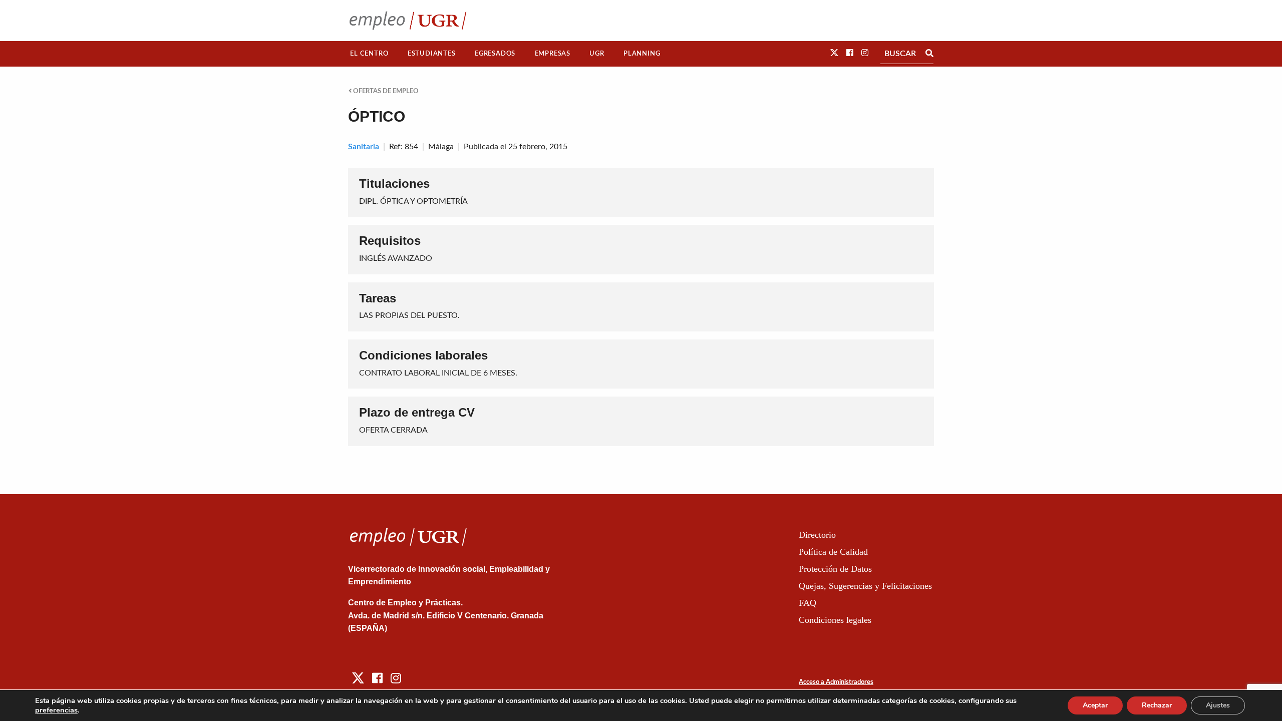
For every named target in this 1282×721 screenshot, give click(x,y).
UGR (596, 54)
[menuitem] (369, 54)
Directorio (817, 535)
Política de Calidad (833, 552)
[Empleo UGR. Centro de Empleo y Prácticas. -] (408, 20)
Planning (641, 54)
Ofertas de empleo (385, 91)
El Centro (369, 54)
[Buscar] (929, 54)
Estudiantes (432, 54)
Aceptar (1095, 705)
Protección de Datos (835, 569)
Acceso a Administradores (836, 682)
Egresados (495, 54)
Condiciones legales (835, 620)
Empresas (552, 54)
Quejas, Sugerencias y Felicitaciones (865, 586)
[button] (834, 53)
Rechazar (1157, 705)
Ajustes (1218, 705)
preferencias (56, 709)
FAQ (807, 603)
